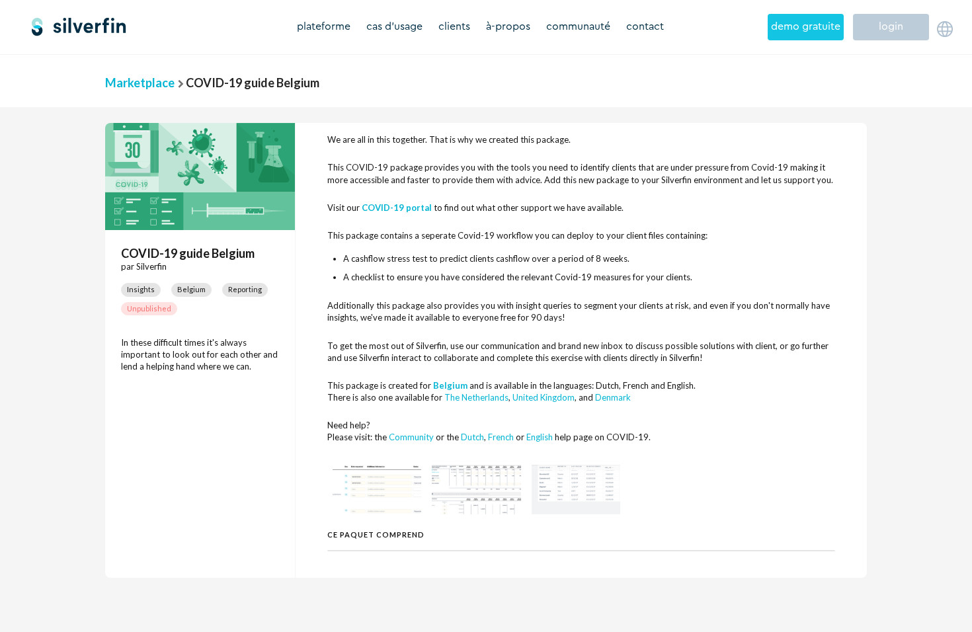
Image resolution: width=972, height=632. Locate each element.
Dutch (472, 437)
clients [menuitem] (454, 26)
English (539, 437)
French (501, 437)
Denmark (613, 397)
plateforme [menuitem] (323, 26)
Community (411, 437)
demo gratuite (805, 26)
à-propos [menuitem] (508, 26)
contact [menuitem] (645, 26)
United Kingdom (543, 397)
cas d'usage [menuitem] (394, 26)
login (891, 26)
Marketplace (140, 82)
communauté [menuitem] (578, 26)
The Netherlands (476, 397)
